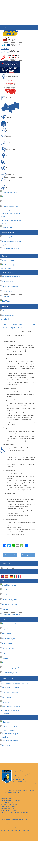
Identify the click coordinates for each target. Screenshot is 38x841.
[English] (2, 576)
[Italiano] (15, 576)
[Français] (19, 576)
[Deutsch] (11, 576)
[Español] (7, 576)
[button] (3, 450)
